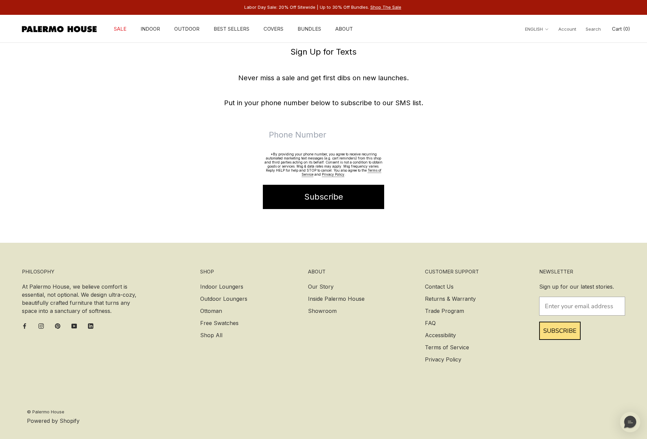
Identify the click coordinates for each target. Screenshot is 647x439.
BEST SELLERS (231, 29)
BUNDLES (309, 29)
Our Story (321, 286)
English (534, 29)
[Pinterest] (57, 326)
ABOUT (344, 29)
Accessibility (440, 335)
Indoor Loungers (221, 286)
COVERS (273, 29)
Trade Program (444, 311)
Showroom (322, 311)
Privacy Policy (333, 174)
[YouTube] (74, 326)
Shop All (211, 335)
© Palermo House (45, 411)
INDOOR (150, 29)
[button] (630, 422)
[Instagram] (41, 326)
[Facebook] (24, 326)
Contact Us (439, 286)
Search (593, 29)
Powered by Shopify (53, 420)
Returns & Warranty (450, 298)
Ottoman (211, 311)
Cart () (621, 29)
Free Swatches (219, 323)
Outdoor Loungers (223, 298)
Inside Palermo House (336, 298)
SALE (120, 29)
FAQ (430, 323)
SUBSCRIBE (560, 331)
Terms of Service (447, 347)
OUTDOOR (186, 29)
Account (567, 29)
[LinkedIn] (90, 326)
